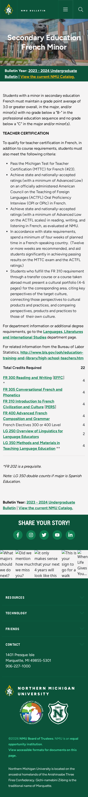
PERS (50, 407)
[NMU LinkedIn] (70, 535)
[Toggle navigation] (65, 9)
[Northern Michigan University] (8, 9)
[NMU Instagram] (31, 535)
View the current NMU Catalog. (47, 76)
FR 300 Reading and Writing (27, 377)
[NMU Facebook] (18, 535)
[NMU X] (44, 535)
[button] (80, 9)
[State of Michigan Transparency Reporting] (31, 712)
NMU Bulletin (33, 10)
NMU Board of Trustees (36, 738)
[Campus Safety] (58, 712)
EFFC (58, 377)
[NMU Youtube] (57, 535)
